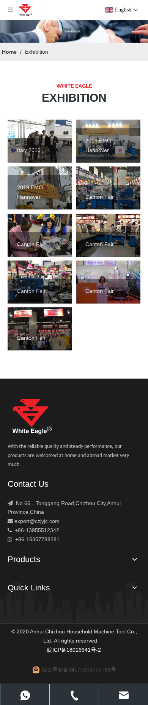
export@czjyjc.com (37, 521)
